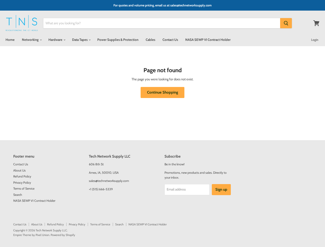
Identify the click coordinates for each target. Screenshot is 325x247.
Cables (150, 40)
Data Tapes (80, 40)
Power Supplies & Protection (117, 40)
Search (17, 195)
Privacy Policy (22, 183)
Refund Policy (22, 176)
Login (314, 40)
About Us (19, 170)
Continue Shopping (162, 92)
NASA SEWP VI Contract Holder (208, 40)
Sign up (221, 189)
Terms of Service (23, 188)
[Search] (286, 23)
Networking (30, 40)
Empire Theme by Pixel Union (31, 235)
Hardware (55, 40)
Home (10, 40)
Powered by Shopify (63, 235)
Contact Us (170, 40)
